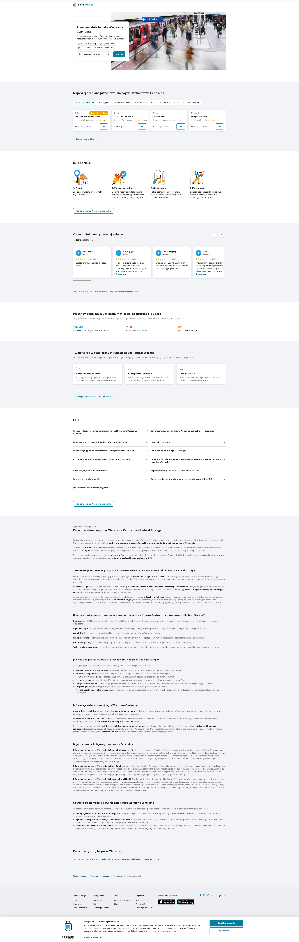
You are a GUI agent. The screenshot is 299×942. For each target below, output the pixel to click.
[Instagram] (208, 895)
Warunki (139, 900)
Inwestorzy (77, 904)
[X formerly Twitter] (204, 895)
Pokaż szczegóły (91, 937)
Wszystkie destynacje (122, 900)
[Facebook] (200, 895)
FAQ (94, 904)
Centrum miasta (152, 859)
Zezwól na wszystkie (226, 923)
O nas (75, 900)
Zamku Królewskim (202, 825)
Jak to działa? (98, 900)
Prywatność (140, 904)
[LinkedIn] (212, 895)
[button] (108, 54)
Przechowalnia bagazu (100, 876)
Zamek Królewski (93, 859)
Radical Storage (79, 876)
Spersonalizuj (225, 931)
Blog (116, 904)
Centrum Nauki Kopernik (182, 813)
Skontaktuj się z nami (101, 908)
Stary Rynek (78, 859)
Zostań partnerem (80, 908)
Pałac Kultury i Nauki (110, 859)
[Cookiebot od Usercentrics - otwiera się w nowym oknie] (68, 937)
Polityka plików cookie (144, 908)
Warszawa (118, 876)
